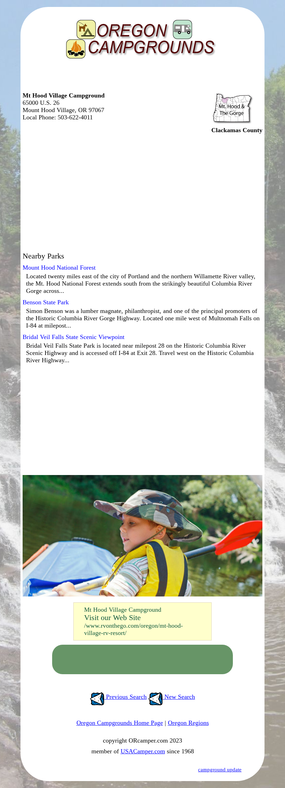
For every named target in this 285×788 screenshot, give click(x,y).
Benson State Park (46, 302)
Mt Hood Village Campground (122, 609)
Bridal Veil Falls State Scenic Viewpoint (73, 336)
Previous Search (125, 696)
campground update (220, 769)
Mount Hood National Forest (59, 267)
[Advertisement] (141, 78)
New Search (179, 696)
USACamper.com (143, 751)
